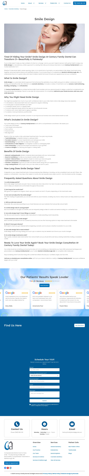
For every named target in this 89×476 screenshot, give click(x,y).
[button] (5, 468)
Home (6, 9)
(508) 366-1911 (19, 432)
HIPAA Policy (56, 473)
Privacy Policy (47, 473)
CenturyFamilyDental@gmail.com (72, 432)
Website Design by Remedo (69, 473)
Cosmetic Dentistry (14, 9)
